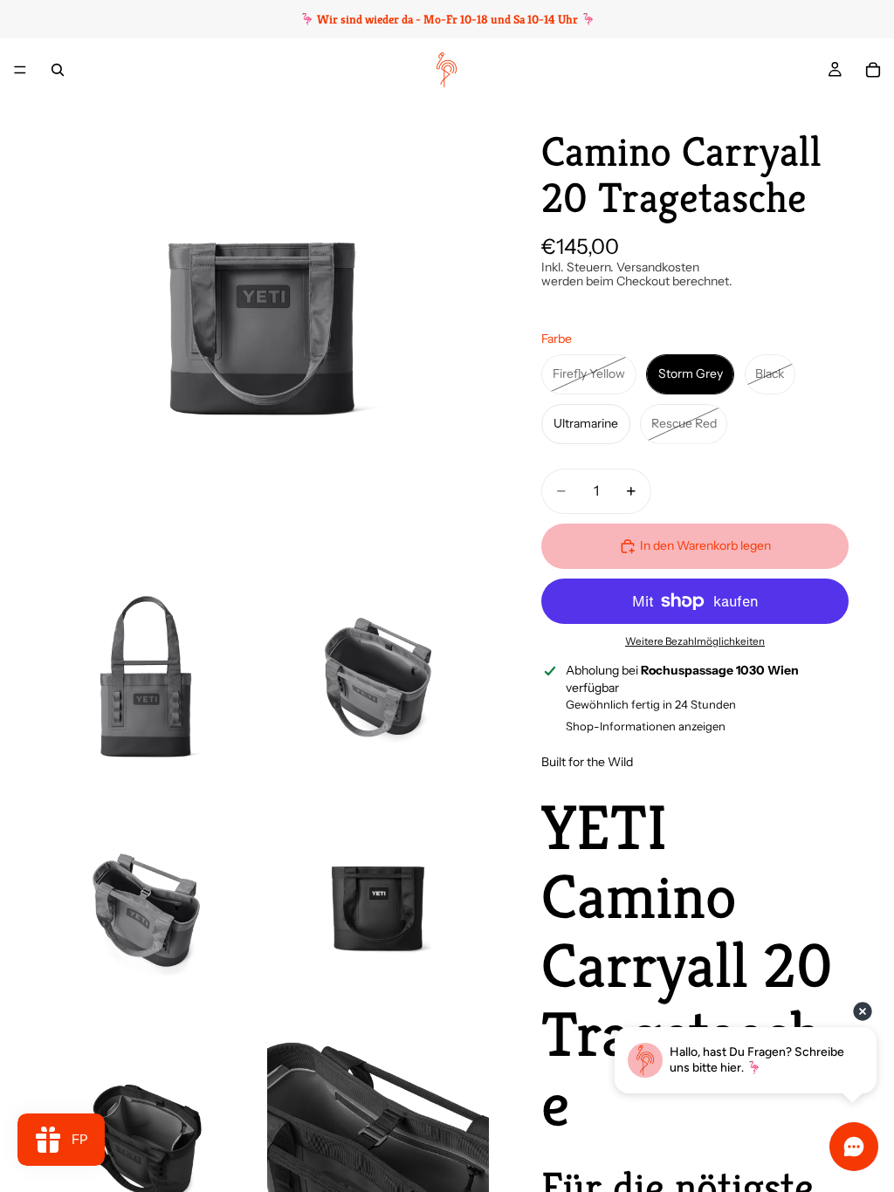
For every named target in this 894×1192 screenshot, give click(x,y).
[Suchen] (57, 70)
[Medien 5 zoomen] (378, 908)
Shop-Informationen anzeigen (646, 726)
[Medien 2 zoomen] (146, 676)
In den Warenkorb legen (705, 545)
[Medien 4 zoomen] (146, 908)
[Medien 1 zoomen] (262, 328)
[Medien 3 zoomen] (378, 676)
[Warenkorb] (873, 70)
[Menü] (20, 70)
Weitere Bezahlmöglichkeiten (695, 641)
